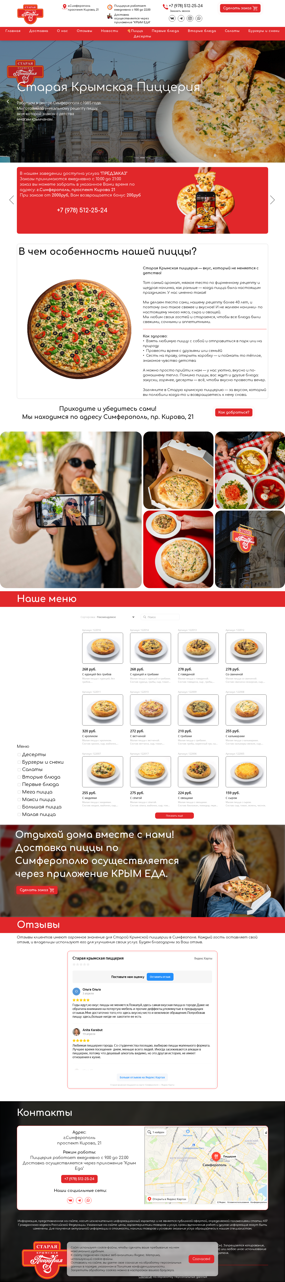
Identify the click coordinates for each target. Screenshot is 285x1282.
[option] (142, 200)
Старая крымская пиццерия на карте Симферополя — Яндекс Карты (142, 1085)
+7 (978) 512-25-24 (186, 6)
